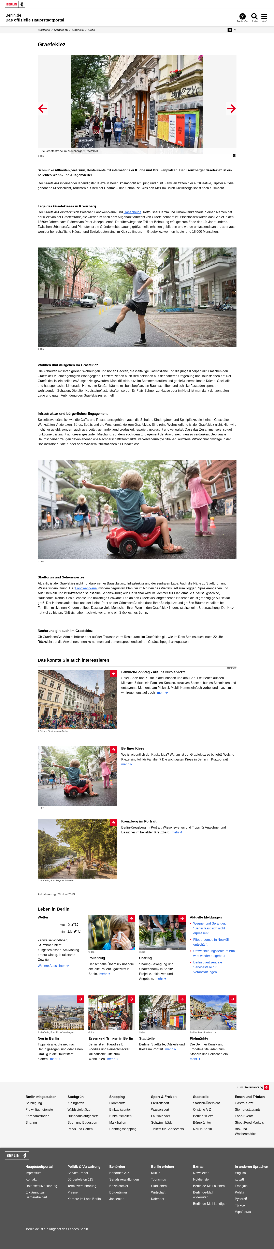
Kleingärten (76, 1103)
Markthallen (117, 1122)
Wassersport (160, 1109)
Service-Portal (78, 1173)
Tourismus (158, 1179)
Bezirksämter (118, 1186)
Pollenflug (96, 958)
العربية (239, 1179)
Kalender (157, 1199)
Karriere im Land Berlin (84, 1199)
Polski (239, 1192)
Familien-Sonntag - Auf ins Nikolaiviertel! (154, 672)
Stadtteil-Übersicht (206, 1103)
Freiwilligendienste (39, 1109)
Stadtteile (147, 1038)
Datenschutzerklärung (41, 1186)
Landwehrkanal (86, 588)
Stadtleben (159, 1186)
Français (241, 1186)
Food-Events (244, 1116)
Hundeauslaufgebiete (83, 1116)
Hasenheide (132, 212)
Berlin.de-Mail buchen (209, 1186)
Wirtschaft (158, 1192)
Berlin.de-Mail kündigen (210, 1203)
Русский (241, 1199)
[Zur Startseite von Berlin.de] (17, 1158)
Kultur (155, 1173)
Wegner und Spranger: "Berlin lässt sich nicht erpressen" (209, 928)
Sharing (145, 958)
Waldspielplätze (79, 1109)
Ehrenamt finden (37, 1116)
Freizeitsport (160, 1103)
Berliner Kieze (132, 748)
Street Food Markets (249, 1122)
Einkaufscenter (120, 1109)
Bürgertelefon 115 (80, 1179)
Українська (243, 1212)
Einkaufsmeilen (120, 1116)
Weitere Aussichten (52, 965)
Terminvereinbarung (82, 1186)
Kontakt (31, 1179)
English (240, 1173)
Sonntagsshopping (122, 1129)
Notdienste (201, 1179)
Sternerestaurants (247, 1109)
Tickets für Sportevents (167, 1129)
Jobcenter (116, 1199)
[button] (232, 30)
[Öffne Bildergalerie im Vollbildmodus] (234, 156)
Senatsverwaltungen (124, 1179)
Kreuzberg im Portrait (139, 821)
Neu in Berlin (48, 1038)
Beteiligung (34, 1103)
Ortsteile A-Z (202, 1109)
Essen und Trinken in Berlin (110, 1038)
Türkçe (240, 1205)
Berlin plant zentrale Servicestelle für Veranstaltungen (207, 967)
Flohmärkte (199, 1038)
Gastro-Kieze (244, 1103)
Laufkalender (160, 1116)
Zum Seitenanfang (249, 1087)
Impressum (33, 1173)
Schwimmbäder (162, 1122)
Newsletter (200, 1173)
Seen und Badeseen (82, 1122)
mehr (160, 692)
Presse (73, 1192)
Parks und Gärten (80, 1129)
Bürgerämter (202, 1122)
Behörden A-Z (119, 1173)
